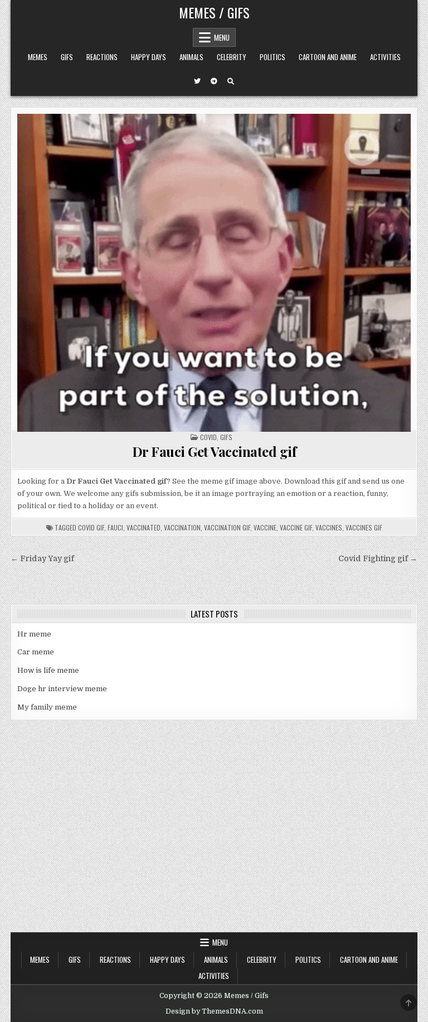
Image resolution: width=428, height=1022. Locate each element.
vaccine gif (296, 527)
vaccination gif (227, 527)
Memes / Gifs (214, 12)
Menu (222, 37)
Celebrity (231, 56)
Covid (208, 437)
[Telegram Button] (214, 81)
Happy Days (148, 56)
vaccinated (143, 527)
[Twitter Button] (197, 81)
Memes (37, 56)
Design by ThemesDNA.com (214, 1011)
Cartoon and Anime (328, 56)
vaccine (265, 527)
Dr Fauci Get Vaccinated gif (214, 451)
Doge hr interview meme (62, 688)
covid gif (91, 527)
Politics (272, 56)
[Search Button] (230, 81)
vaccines (328, 527)
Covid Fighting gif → (377, 559)
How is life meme (48, 670)
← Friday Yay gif (42, 559)
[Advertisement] (214, 848)
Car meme (35, 652)
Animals (191, 56)
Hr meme (34, 634)
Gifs (67, 56)
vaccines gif (364, 527)
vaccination (182, 527)
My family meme (47, 707)
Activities (385, 56)
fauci (115, 527)
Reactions (102, 56)
